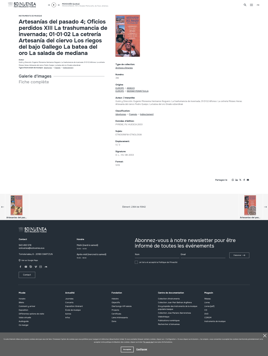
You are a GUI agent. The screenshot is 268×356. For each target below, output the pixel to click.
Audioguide (24, 321)
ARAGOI (131, 88)
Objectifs (116, 302)
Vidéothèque (163, 317)
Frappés (57, 68)
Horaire (22, 299)
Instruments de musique (30, 16)
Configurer (141, 349)
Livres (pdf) (209, 306)
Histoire (115, 299)
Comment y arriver (27, 306)
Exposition (23, 310)
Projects (115, 310)
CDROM (207, 317)
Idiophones (48, 68)
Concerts (69, 302)
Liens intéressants (120, 317)
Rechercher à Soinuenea (169, 324)
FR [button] (258, 5)
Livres (207, 302)
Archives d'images (124, 68)
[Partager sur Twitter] (240, 179)
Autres (68, 314)
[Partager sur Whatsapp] (232, 179)
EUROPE (119, 88)
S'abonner (237, 255)
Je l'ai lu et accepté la (158, 262)
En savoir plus (149, 342)
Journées (69, 299)
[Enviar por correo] (248, 179)
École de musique (73, 310)
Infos (67, 317)
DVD (206, 314)
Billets (21, 302)
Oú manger (23, 325)
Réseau (207, 299)
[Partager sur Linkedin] (236, 179)
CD (205, 310)
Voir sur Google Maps (29, 260)
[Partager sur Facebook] (244, 179)
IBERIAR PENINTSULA (137, 91)
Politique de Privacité (167, 262)
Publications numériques (169, 320)
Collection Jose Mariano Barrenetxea (174, 313)
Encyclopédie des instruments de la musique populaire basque (177, 307)
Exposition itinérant (74, 306)
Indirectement (68, 68)
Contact (27, 275)
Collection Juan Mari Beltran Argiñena (175, 302)
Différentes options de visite (31, 314)
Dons (114, 321)
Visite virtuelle (25, 317)
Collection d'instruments (169, 299)
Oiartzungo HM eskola (121, 306)
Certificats (116, 314)
